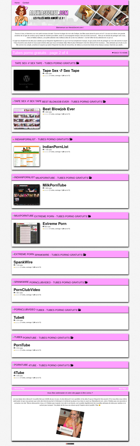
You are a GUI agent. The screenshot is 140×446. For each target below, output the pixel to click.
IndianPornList (25, 139)
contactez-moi (18, 403)
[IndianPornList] (27, 156)
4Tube (32, 365)
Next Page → (123, 388)
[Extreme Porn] (27, 233)
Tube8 (40, 310)
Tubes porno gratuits (59, 63)
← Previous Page (18, 388)
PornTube (29, 337)
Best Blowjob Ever (55, 101)
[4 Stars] (47, 75)
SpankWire (42, 254)
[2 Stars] (44, 75)
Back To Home (120, 53)
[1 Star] (43, 75)
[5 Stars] (48, 75)
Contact (26, 2)
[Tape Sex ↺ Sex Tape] (27, 80)
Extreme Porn (44, 216)
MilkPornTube (45, 177)
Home (17, 2)
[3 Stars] (45, 75)
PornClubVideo (40, 282)
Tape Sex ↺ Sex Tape (28, 63)
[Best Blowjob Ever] (27, 118)
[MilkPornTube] (27, 194)
